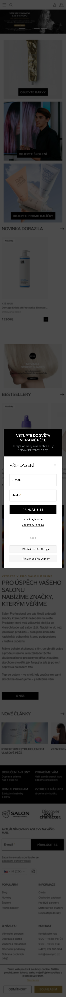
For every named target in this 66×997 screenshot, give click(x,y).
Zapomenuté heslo (33, 525)
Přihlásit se (33, 509)
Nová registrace (33, 519)
